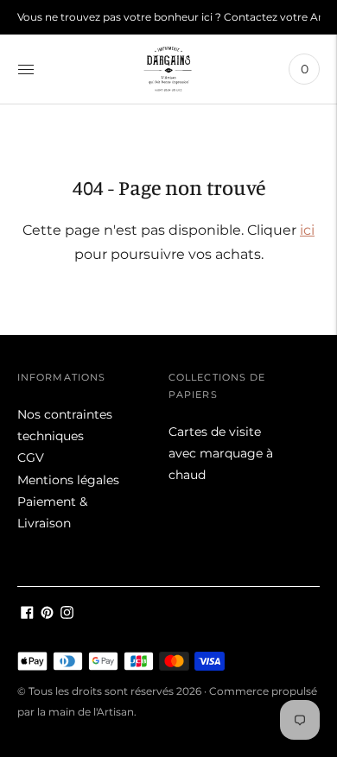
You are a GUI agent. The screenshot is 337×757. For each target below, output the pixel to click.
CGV (30, 457)
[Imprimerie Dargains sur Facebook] (27, 614)
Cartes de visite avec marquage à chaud (220, 453)
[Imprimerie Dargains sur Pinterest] (47, 614)
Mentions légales (68, 480)
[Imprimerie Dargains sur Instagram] (66, 614)
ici (307, 230)
